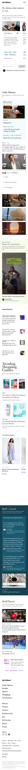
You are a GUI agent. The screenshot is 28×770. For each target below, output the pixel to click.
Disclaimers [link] (16, 745)
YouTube (21, 670)
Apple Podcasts (13, 670)
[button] (11, 41)
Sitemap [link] (4, 756)
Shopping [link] (6, 695)
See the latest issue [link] (8, 58)
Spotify (7, 670)
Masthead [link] (10, 740)
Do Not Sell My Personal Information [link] (11, 750)
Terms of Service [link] (9, 767)
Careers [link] (4, 743)
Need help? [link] (5, 754)
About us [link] (4, 740)
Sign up (22, 66)
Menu (24, 2)
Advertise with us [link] (6, 748)
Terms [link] (9, 743)
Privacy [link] (14, 743)
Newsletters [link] (7, 698)
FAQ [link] (15, 740)
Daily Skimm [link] (7, 685)
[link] (6, 2)
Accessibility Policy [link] (7, 745)
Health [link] (5, 688)
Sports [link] (5, 691)
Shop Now (4, 473)
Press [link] (19, 740)
